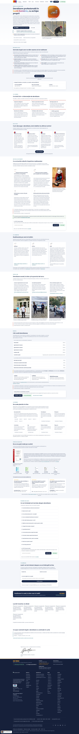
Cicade (37, 705)
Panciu (48, 691)
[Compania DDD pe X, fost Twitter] (63, 725)
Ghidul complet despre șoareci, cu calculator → (38, 264)
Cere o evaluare (39, 151)
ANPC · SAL (43, 729)
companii (57, 461)
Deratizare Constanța (18, 432)
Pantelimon (60, 682)
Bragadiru (59, 680)
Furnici (37, 683)
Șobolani (37, 680)
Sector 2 (25, 419)
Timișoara (49, 686)
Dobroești (59, 690)
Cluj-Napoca (49, 685)
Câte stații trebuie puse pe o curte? (28, 520)
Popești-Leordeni (61, 679)
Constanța (49, 688)
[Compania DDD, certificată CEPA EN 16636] (51, 2)
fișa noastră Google (32, 494)
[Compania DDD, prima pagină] (17, 675)
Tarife (29, 1)
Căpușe (37, 688)
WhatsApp (62, 225)
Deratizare (28, 674)
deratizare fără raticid (25, 217)
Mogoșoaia (59, 694)
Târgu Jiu (49, 693)
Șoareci (37, 681)
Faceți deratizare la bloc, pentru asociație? (30, 538)
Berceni (59, 702)
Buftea (59, 683)
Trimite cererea (39, 581)
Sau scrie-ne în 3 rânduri (37, 395)
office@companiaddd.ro (32, 664)
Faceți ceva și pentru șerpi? (27, 541)
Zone (33, 1)
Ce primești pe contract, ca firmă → (56, 293)
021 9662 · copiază (18, 395)
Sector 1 (20, 419)
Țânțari (37, 686)
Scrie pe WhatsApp (27, 395)
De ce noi (37, 1)
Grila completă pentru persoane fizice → (21, 293)
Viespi (37, 689)
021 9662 (56, 1)
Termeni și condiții (34, 729)
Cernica (59, 706)
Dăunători (25, 1)
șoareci (18, 383)
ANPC (39, 729)
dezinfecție (43, 268)
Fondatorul (42, 1)
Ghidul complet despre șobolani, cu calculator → (20, 264)
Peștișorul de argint (39, 700)
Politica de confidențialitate (18, 729)
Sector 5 (16, 421)
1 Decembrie (60, 710)
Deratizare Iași (30, 432)
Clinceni (59, 701)
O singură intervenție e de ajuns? (28, 526)
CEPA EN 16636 (29, 719)
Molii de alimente (39, 704)
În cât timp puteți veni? (26, 544)
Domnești (59, 696)
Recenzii (27, 683)
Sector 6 (20, 421)
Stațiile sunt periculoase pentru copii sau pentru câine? (32, 523)
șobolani (14, 383)
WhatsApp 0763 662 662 (60, 595)
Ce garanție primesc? (26, 529)
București (16, 419)
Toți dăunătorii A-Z (39, 715)
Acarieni (37, 697)
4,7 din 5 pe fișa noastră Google (37, 721)
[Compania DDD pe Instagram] (56, 725)
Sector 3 (29, 419)
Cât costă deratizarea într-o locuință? (29, 514)
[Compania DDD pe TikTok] (65, 725)
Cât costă (33, 27)
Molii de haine (38, 702)
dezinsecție (28, 268)
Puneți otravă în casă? (26, 511)
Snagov (59, 699)
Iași (48, 689)
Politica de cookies (27, 729)
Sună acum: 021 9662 (39, 76)
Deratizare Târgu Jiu (58, 432)
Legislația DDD (28, 685)
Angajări (27, 687)
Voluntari (59, 675)
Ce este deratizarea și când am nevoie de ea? (30, 507)
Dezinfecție (28, 677)
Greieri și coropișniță (39, 708)
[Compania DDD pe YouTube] (60, 725)
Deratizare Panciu (44, 432)
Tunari (59, 691)
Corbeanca (60, 693)
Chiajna (59, 685)
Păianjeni (37, 696)
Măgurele (59, 688)
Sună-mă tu (56, 225)
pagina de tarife (24, 382)
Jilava (59, 704)
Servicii (19, 1)
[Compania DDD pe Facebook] (53, 725)
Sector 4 (34, 419)
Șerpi (37, 707)
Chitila (59, 687)
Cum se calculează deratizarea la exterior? (30, 517)
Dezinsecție (28, 675)
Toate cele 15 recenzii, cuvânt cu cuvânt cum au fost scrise (23, 638)
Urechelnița (38, 694)
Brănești (59, 707)
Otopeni (59, 677)
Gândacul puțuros (39, 692)
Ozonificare (28, 679)
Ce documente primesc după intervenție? (30, 532)
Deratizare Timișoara (58, 421)
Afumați (59, 709)
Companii (27, 682)
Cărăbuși (37, 710)
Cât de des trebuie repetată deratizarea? (30, 535)
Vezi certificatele (16, 691)
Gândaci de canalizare (40, 675)
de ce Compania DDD (45, 461)
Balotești (59, 712)
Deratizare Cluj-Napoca (45, 421)
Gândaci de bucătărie (40, 674)
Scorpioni (37, 713)
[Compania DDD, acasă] (15, 1)
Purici (37, 685)
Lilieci (37, 711)
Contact (46, 1)
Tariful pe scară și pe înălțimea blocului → (39, 293)
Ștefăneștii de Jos (61, 698)
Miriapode (38, 699)
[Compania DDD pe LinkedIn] (58, 725)
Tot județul (59, 674)
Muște (37, 691)
